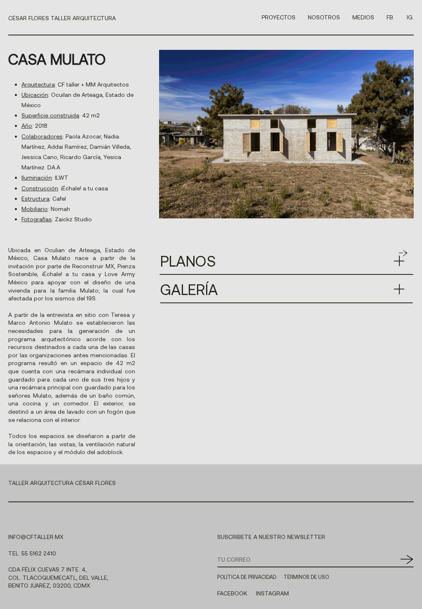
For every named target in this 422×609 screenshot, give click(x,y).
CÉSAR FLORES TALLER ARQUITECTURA (62, 17)
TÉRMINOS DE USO (306, 577)
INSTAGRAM (272, 593)
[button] (403, 253)
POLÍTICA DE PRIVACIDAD (246, 577)
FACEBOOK (232, 593)
